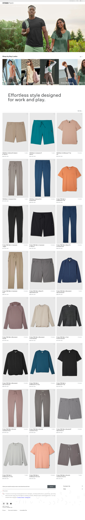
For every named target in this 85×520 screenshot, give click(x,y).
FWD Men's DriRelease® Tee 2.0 (64, 154)
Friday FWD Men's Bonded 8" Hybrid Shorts (64, 430)
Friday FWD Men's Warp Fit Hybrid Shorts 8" (36, 292)
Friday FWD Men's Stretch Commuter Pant (9, 430)
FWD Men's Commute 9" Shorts (35, 154)
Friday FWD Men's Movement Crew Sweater (36, 338)
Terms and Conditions (12, 510)
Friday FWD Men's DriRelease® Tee (61, 200)
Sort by (79, 110)
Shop (8, 6)
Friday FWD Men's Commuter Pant (9, 292)
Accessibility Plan (23, 510)
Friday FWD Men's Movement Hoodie (9, 338)
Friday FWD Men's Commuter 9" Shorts (36, 246)
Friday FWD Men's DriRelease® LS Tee (34, 384)
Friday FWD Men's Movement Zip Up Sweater (64, 292)
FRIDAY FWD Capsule (17, 6)
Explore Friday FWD (9, 28)
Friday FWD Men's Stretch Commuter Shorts (63, 476)
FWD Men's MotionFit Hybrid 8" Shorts (9, 154)
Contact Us (27, 497)
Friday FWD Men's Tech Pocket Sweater (63, 338)
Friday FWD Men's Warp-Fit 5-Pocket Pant (64, 246)
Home (3, 6)
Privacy (4, 510)
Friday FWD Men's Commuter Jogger (9, 246)
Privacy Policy (20, 497)
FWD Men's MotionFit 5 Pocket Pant (35, 200)
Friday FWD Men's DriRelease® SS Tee (34, 476)
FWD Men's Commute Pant (9, 199)
